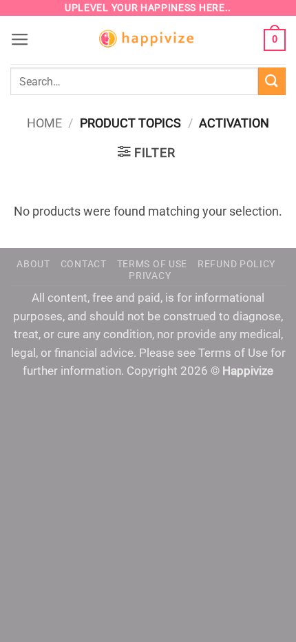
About (33, 263)
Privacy (150, 275)
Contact (84, 263)
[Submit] (272, 81)
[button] (20, 40)
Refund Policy (236, 263)
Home (44, 123)
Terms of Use (152, 263)
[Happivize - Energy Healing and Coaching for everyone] (148, 40)
